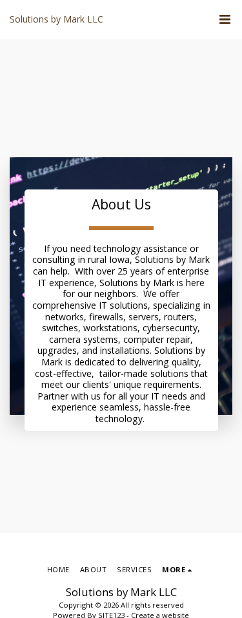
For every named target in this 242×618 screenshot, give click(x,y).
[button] (225, 19)
